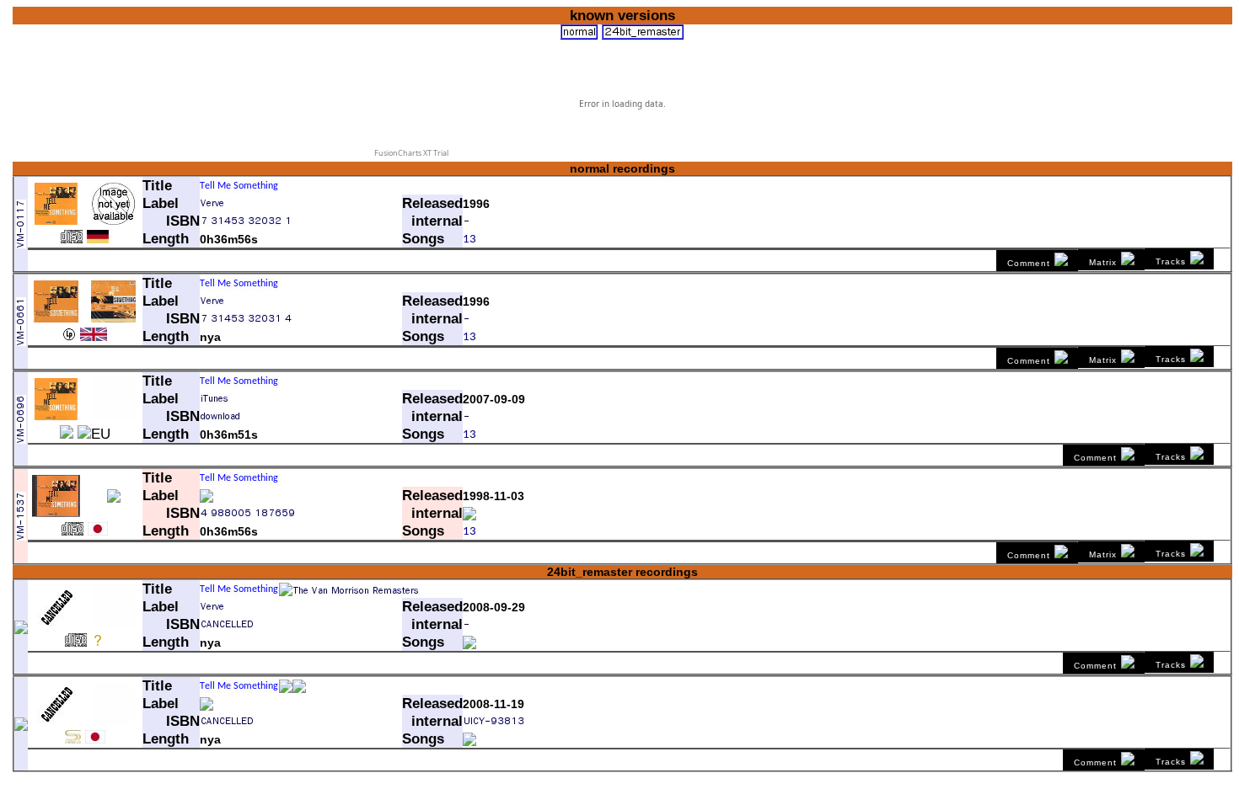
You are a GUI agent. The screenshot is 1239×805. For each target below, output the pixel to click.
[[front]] (56, 220)
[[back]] (114, 318)
